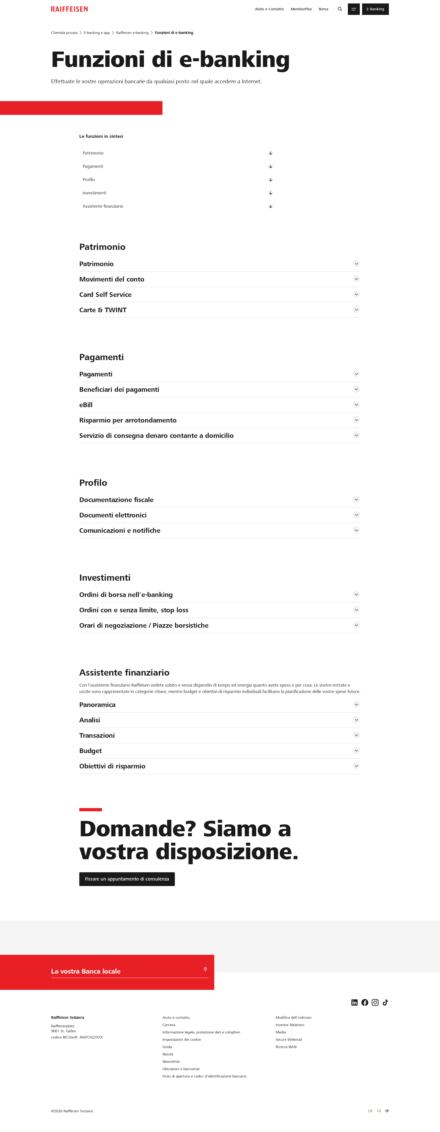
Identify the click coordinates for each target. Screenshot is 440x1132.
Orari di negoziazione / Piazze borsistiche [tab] (144, 625)
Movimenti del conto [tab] (111, 279)
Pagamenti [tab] (96, 374)
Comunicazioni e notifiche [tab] (119, 530)
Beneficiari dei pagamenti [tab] (119, 389)
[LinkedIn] (354, 1002)
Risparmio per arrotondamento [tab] (128, 420)
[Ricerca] (339, 9)
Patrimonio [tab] (96, 264)
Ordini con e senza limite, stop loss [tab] (133, 610)
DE (370, 1111)
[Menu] (354, 9)
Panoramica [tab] (97, 705)
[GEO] (205, 969)
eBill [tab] (86, 405)
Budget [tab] (90, 751)
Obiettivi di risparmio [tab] (112, 766)
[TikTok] (385, 1002)
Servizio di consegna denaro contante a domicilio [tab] (156, 435)
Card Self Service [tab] (105, 294)
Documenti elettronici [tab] (113, 515)
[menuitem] (269, 9)
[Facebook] (364, 1002)
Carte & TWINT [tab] (103, 310)
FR (379, 1111)
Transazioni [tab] (97, 735)
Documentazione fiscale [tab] (116, 500)
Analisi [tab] (89, 720)
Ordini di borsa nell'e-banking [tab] (126, 595)
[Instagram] (375, 1002)
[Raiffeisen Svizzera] (69, 9)
